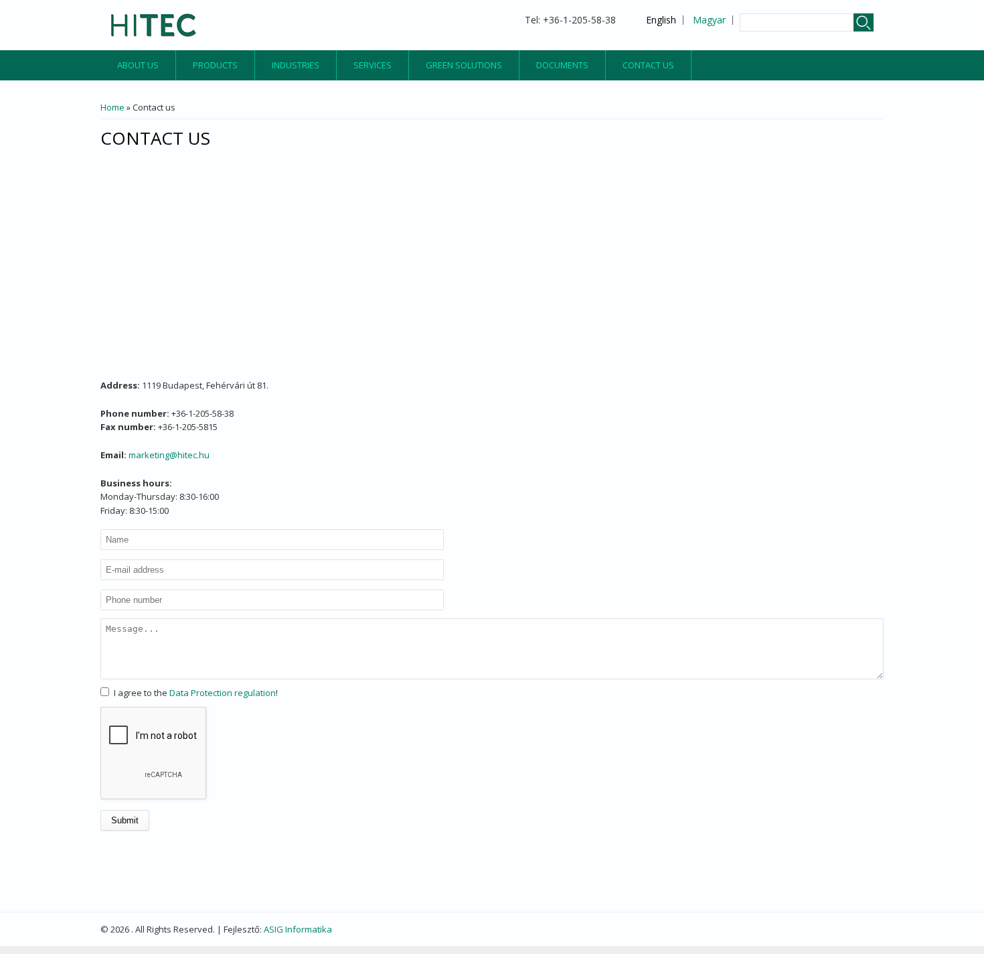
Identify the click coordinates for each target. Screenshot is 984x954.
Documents (562, 65)
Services (372, 65)
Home (112, 107)
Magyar (709, 19)
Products (215, 65)
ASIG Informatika (298, 929)
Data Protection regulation (222, 693)
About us (138, 65)
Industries (295, 65)
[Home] (153, 25)
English (661, 19)
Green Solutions (464, 65)
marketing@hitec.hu (169, 455)
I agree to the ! (196, 693)
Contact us (648, 65)
